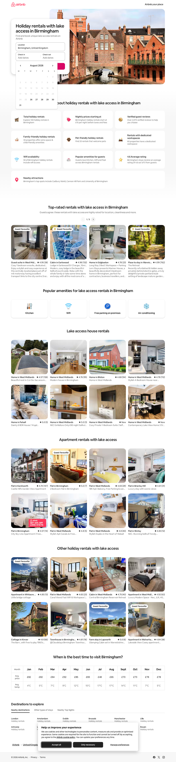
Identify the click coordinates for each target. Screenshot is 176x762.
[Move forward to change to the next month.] (52, 65)
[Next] (93, 219)
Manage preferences (119, 745)
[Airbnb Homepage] (18, 4)
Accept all (56, 745)
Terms (42, 757)
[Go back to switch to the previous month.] (20, 65)
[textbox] (28, 57)
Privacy (34, 757)
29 (47, 99)
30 (53, 99)
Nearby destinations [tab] (20, 710)
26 (31, 99)
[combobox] (40, 48)
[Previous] (83, 219)
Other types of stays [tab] (43, 710)
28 (42, 99)
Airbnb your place (154, 4)
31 (20, 105)
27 (36, 99)
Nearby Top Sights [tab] (65, 710)
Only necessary (88, 745)
